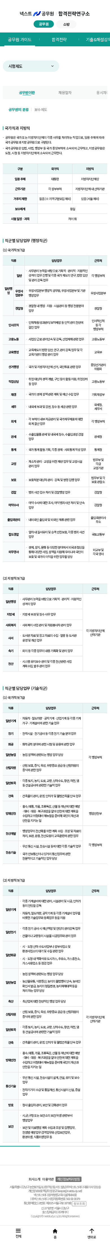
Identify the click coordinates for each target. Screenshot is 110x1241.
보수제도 (40, 109)
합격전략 (59, 39)
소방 (66, 24)
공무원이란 (27, 92)
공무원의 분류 (18, 109)
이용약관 (48, 1179)
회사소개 (34, 1179)
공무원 (44, 24)
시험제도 (15, 66)
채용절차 (64, 92)
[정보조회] (79, 1203)
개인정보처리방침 (68, 1179)
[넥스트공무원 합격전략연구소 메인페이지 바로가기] (55, 14)
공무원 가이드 (19, 39)
